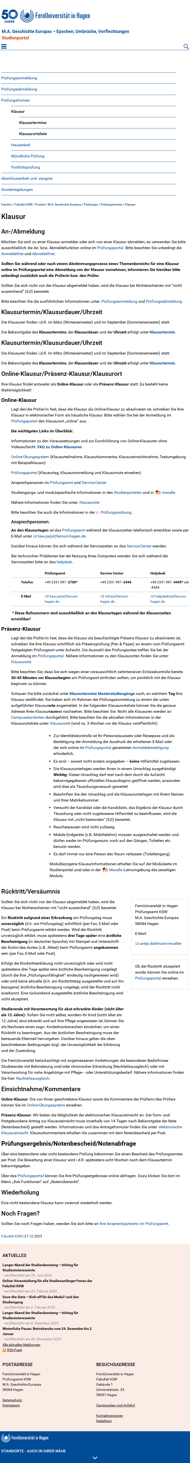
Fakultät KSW (23, 204)
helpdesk (64, 562)
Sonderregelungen (17, 189)
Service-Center (94, 482)
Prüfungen (91, 204)
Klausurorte (89, 502)
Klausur (18, 111)
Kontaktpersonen (109, 1416)
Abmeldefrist (43, 253)
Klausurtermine (33, 122)
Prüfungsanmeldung (19, 78)
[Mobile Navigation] (3, 46)
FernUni (6, 204)
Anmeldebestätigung (151, 747)
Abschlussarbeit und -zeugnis (26, 178)
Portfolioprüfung (25, 167)
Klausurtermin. (163, 332)
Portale (40, 204)
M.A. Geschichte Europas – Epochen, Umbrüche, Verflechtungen (65, 31)
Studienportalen (128, 492)
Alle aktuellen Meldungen (21, 1345)
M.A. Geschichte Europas (64, 204)
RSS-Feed (14, 1350)
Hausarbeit (20, 145)
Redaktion (104, 1421)
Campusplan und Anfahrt (115, 1405)
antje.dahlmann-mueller (160, 943)
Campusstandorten (28, 717)
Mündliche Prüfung (28, 156)
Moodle (115, 869)
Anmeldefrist (12, 253)
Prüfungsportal (110, 247)
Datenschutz (12, 1400)
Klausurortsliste (33, 133)
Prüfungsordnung (116, 512)
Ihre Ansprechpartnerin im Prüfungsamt (133, 1223)
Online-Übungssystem (30, 456)
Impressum (11, 1405)
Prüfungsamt (61, 482)
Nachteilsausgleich (32, 1078)
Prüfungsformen (15, 100)
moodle (168, 492)
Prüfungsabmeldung (19, 89)
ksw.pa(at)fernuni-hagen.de (62, 536)
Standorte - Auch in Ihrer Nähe (33, 1451)
